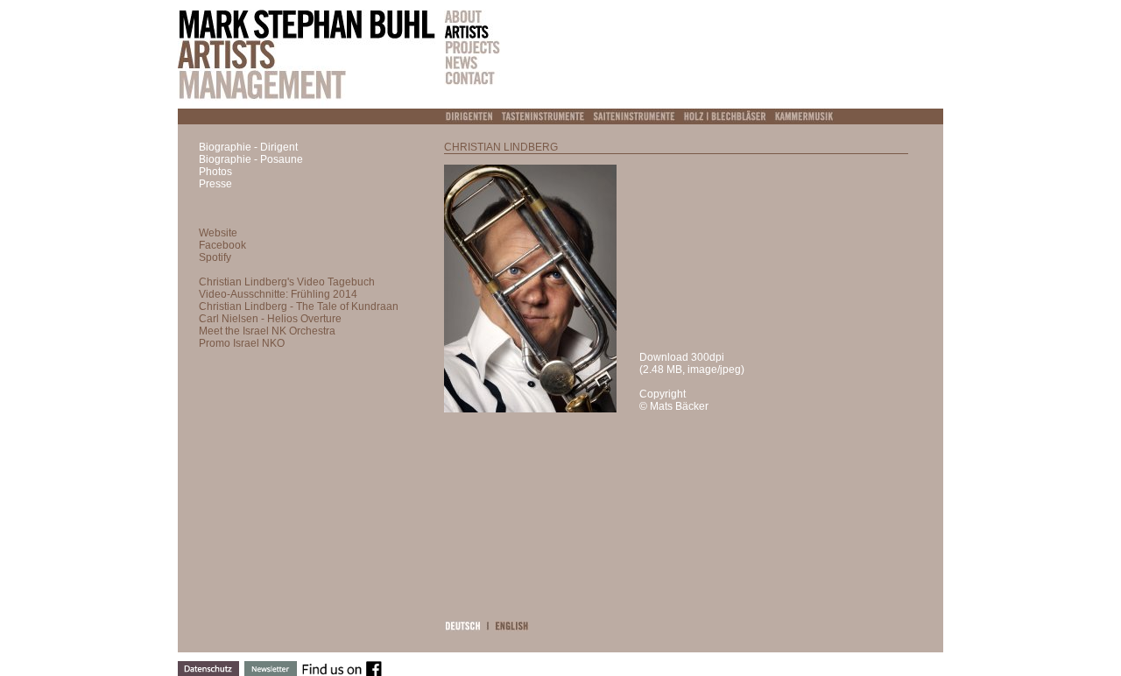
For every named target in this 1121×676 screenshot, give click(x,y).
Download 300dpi (681, 357)
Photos (215, 171)
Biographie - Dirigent (248, 147)
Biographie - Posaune (251, 159)
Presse (215, 184)
